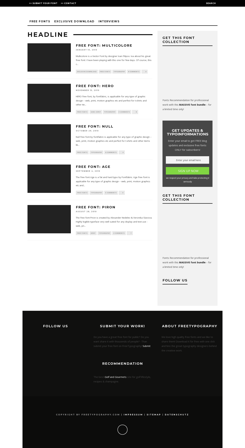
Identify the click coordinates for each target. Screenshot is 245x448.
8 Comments (134, 71)
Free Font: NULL (94, 126)
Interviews (109, 21)
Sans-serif (96, 112)
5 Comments (111, 193)
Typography (119, 71)
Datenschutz (177, 414)
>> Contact (68, 3)
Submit (146, 346)
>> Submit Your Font (43, 3)
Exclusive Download (74, 21)
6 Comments (111, 152)
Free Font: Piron (96, 207)
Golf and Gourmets (115, 377)
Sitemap (154, 414)
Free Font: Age (93, 167)
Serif (93, 233)
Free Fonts (40, 21)
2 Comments (119, 233)
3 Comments (124, 112)
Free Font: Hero (95, 86)
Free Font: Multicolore (104, 45)
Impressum (133, 414)
